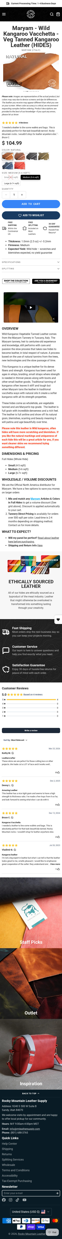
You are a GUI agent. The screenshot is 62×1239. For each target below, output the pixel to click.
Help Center (9, 1143)
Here (39, 545)
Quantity (7, 189)
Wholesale (8, 1165)
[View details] (16, 281)
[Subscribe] (57, 1193)
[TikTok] (18, 1200)
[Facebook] (4, 1200)
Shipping (7, 1148)
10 (38, 91)
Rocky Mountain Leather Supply (36, 1233)
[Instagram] (11, 1200)
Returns (7, 1154)
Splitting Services (13, 1159)
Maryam (35, 498)
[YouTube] (24, 1200)
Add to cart (31, 203)
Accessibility (10, 1175)
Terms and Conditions (16, 1170)
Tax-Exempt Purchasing (17, 1181)
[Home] (31, 14)
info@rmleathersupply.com (25, 1128)
